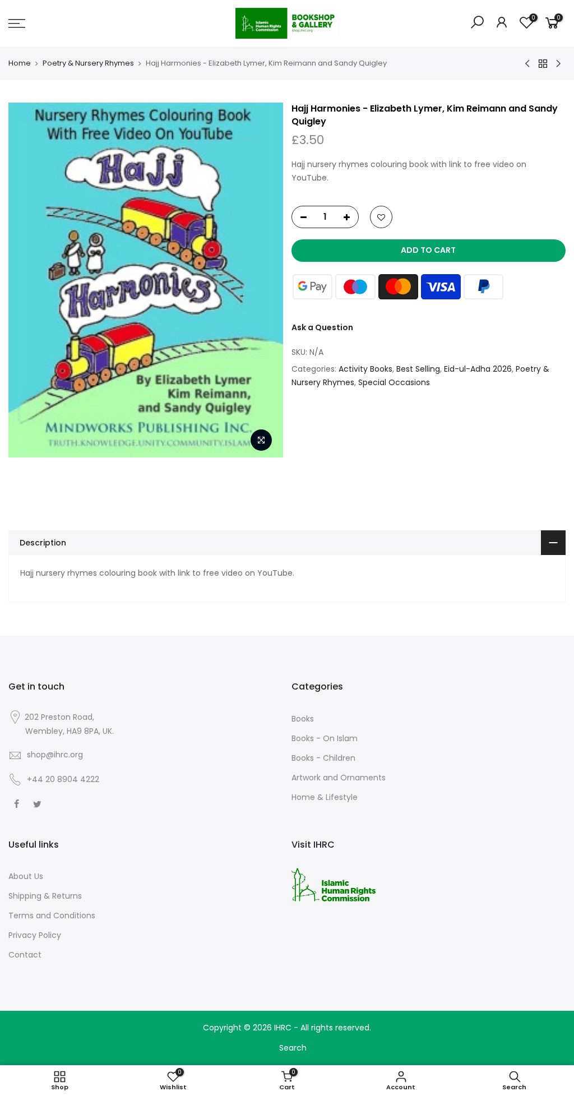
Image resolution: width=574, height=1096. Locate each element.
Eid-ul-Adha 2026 (478, 368)
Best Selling (418, 368)
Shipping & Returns (45, 895)
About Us (25, 876)
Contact (24, 954)
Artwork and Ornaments (338, 777)
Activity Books (365, 368)
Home (19, 63)
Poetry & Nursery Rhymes (88, 63)
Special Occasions (394, 382)
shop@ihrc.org (55, 754)
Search (293, 1047)
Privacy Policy (34, 935)
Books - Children (323, 758)
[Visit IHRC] (333, 884)
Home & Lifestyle (324, 797)
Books (302, 718)
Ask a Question (322, 327)
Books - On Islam (324, 738)
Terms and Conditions (51, 915)
